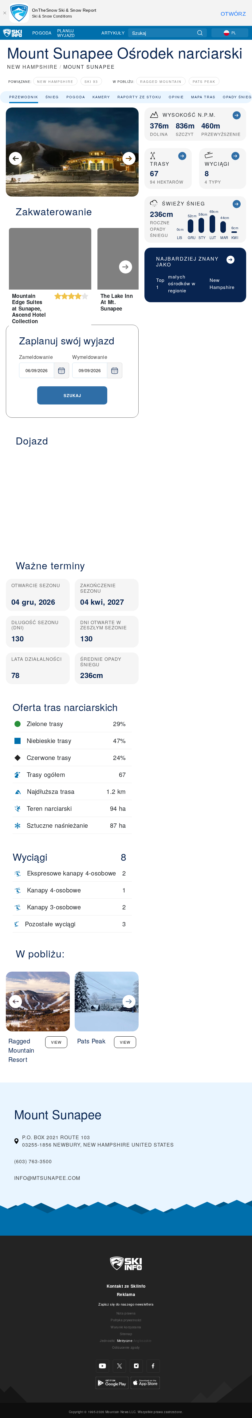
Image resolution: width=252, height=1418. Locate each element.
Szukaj (72, 395)
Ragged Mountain (161, 81)
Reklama (126, 1294)
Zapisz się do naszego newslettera (126, 1304)
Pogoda (41, 33)
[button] (72, 499)
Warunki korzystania (126, 1327)
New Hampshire (55, 81)
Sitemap (126, 1333)
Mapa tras (203, 96)
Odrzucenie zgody (126, 1347)
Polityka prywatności (126, 1320)
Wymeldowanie (89, 356)
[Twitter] (119, 1366)
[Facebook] (153, 1366)
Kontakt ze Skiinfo (126, 1286)
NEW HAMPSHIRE (32, 66)
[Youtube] (102, 1366)
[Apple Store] (145, 1382)
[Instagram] (136, 1366)
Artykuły (112, 33)
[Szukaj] (200, 32)
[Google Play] (112, 1382)
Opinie (176, 96)
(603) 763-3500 (33, 1161)
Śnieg (52, 96)
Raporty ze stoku (139, 96)
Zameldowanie (36, 356)
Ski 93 (91, 81)
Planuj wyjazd (66, 32)
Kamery (101, 96)
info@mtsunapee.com (47, 1177)
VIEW (56, 1042)
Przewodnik (23, 96)
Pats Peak (204, 81)
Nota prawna (126, 1313)
